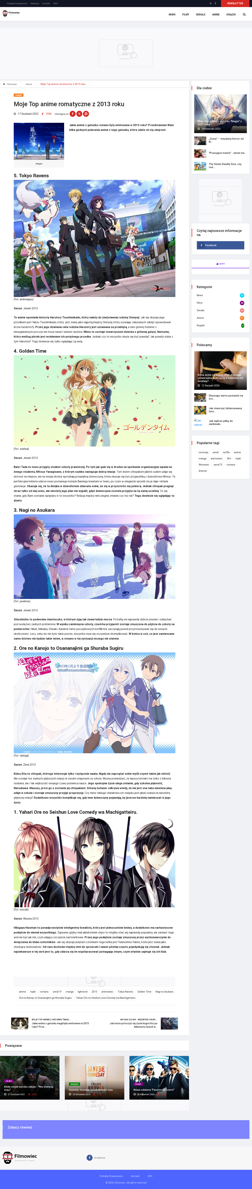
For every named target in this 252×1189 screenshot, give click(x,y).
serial (216, 452)
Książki (231, 14)
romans (44, 991)
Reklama (35, 3)
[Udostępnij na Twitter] (79, 113)
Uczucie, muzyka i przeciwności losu (91, 1089)
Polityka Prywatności (17, 3)
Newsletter (235, 3)
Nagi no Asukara (164, 991)
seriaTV (57, 991)
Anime (216, 14)
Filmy (185, 14)
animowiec (107, 991)
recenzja (203, 452)
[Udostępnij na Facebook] (73, 113)
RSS (55, 3)
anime (22, 991)
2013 (94, 991)
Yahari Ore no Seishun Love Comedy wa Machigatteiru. (106, 997)
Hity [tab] (222, 264)
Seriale (200, 14)
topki (33, 991)
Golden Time (144, 991)
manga (70, 991)
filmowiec (204, 464)
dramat (203, 470)
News (172, 14)
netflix (226, 452)
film (229, 458)
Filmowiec (11, 84)
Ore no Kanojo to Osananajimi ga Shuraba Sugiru (45, 997)
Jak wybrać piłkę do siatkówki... (221, 422)
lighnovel (82, 991)
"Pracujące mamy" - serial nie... (227, 152)
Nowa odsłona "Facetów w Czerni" (154, 1089)
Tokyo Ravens (125, 991)
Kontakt (46, 3)
